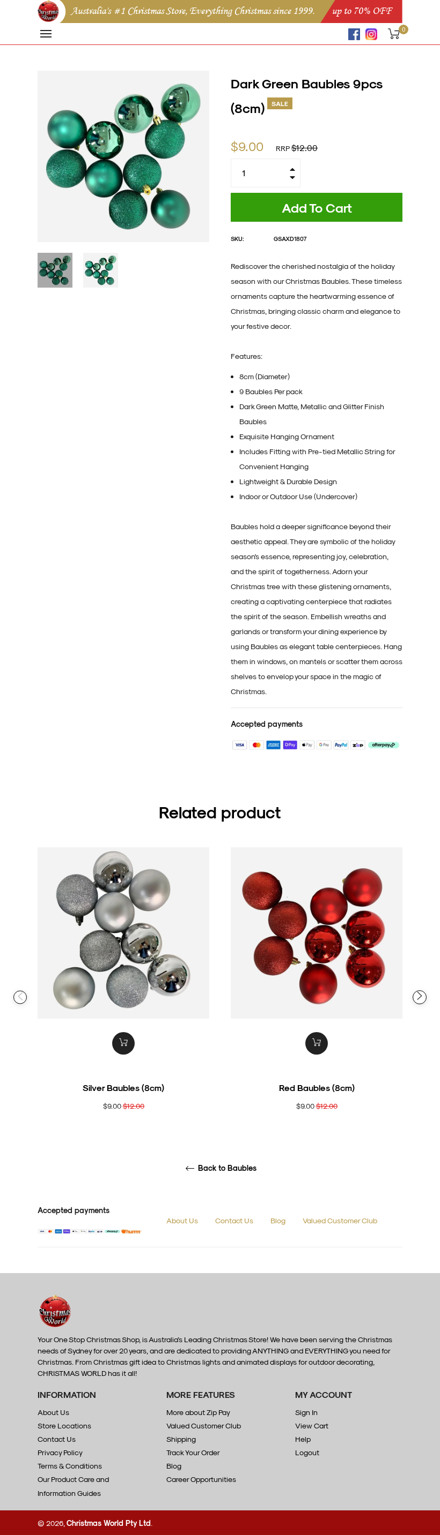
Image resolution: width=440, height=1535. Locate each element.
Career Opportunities (201, 1479)
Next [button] (420, 997)
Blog (277, 1220)
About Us (182, 1220)
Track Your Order (193, 1452)
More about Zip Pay (198, 1412)
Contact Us (234, 1220)
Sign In (306, 1412)
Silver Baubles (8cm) (123, 1087)
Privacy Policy (60, 1452)
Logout (307, 1452)
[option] (123, 997)
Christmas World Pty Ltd (109, 1523)
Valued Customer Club (340, 1220)
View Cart (311, 1425)
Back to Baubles (226, 1168)
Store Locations (64, 1425)
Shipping (181, 1438)
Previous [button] (20, 997)
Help (303, 1438)
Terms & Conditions (70, 1465)
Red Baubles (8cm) (317, 1087)
